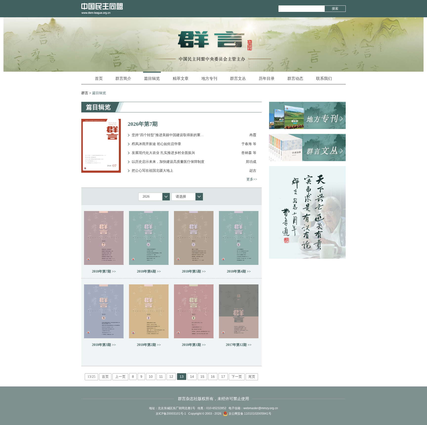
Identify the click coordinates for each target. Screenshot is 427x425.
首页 (99, 78)
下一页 (237, 377)
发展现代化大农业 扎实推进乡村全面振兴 (163, 153)
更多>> (251, 179)
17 (223, 377)
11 (161, 377)
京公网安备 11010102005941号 (249, 413)
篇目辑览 (152, 78)
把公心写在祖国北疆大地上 (152, 170)
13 (182, 377)
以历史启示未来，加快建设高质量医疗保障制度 (168, 162)
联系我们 (324, 78)
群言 (84, 93)
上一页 (120, 377)
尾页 (251, 377)
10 (151, 377)
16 (213, 377)
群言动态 (295, 78)
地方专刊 (209, 78)
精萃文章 (181, 78)
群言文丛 (238, 78)
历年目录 (267, 78)
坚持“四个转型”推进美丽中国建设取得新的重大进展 (169, 135)
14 (192, 377)
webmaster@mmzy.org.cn (260, 408)
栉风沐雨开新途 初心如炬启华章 (156, 144)
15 (202, 377)
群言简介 (123, 78)
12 (171, 377)
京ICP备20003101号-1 (171, 413)
